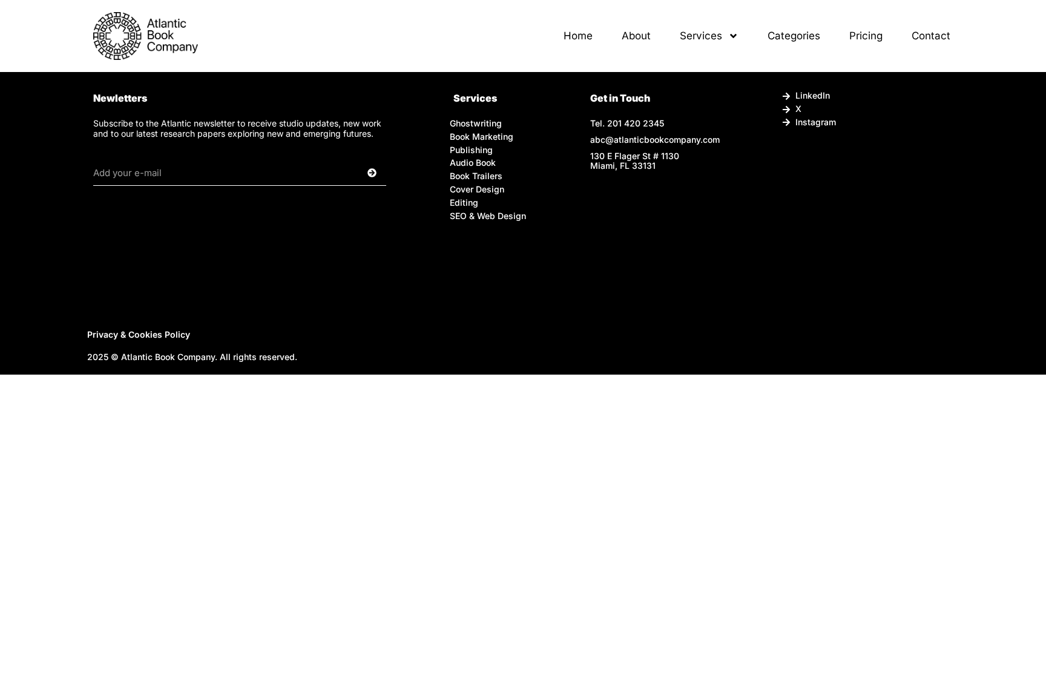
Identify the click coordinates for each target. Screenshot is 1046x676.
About (636, 36)
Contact (931, 36)
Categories (794, 36)
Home (578, 36)
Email (105, 156)
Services (701, 36)
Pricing (866, 36)
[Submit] (356, 173)
